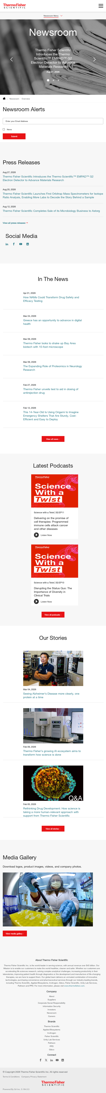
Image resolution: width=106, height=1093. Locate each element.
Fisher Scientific (52, 1036)
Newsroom (14, 99)
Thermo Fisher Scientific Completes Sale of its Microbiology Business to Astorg (51, 210)
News (9, 129)
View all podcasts (52, 615)
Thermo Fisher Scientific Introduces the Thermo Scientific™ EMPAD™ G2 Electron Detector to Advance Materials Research (53, 58)
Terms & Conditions (11, 1076)
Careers (51, 1016)
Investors (52, 1009)
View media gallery (14, 933)
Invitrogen (51, 1033)
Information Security (51, 1006)
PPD (52, 1046)
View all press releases (14, 222)
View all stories (52, 829)
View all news (52, 439)
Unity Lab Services (51, 1039)
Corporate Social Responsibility (51, 1003)
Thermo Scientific (51, 1026)
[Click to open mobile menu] (101, 6)
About (51, 996)
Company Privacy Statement (33, 1076)
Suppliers (52, 999)
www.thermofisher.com (74, 986)
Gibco (51, 1049)
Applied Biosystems (51, 1029)
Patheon (51, 1043)
